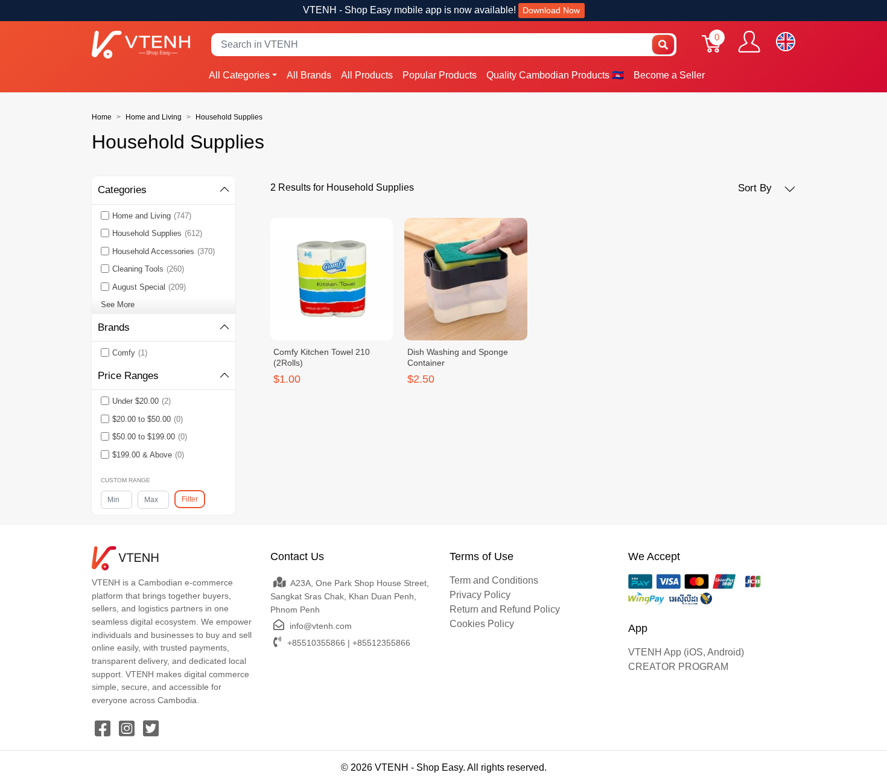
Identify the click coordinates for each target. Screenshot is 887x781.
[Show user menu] (749, 42)
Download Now (551, 10)
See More (118, 304)
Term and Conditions (494, 580)
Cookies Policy (482, 624)
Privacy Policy (480, 595)
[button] (766, 188)
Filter (190, 499)
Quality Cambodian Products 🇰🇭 (555, 75)
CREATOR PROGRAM (678, 666)
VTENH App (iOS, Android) (686, 652)
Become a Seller (669, 75)
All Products (367, 75)
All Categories (239, 75)
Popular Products (439, 75)
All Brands (309, 75)
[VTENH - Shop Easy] (141, 44)
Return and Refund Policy (505, 609)
